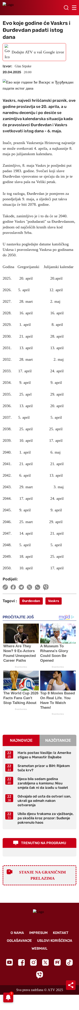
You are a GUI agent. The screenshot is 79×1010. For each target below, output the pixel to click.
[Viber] (39, 975)
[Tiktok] (69, 962)
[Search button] (66, 7)
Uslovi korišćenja (54, 941)
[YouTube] (9, 962)
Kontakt (60, 933)
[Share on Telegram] (21, 587)
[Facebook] (21, 962)
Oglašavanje (19, 941)
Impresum (38, 933)
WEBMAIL (39, 948)
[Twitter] (45, 962)
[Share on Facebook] (13, 587)
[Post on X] (29, 587)
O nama (17, 933)
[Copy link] (5, 587)
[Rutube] (57, 962)
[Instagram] (33, 962)
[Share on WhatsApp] (37, 587)
